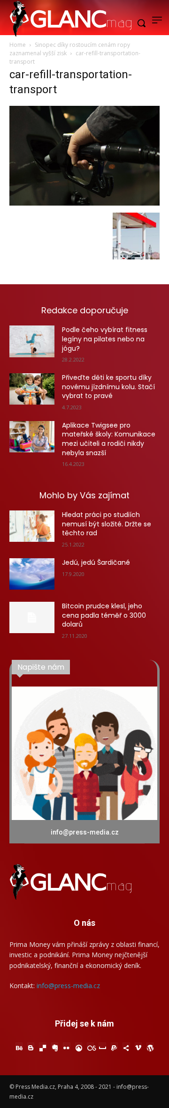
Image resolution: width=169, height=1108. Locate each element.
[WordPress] (150, 1045)
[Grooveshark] (78, 1045)
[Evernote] (54, 1045)
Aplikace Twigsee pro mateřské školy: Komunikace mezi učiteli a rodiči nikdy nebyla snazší (108, 439)
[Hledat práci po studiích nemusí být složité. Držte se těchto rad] (31, 526)
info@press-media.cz (68, 985)
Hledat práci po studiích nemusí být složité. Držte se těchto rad (106, 524)
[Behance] (19, 1045)
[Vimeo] (138, 1045)
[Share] (126, 1045)
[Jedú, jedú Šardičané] (31, 574)
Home (17, 45)
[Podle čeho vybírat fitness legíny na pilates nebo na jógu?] (31, 341)
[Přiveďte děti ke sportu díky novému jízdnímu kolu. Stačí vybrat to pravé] (31, 389)
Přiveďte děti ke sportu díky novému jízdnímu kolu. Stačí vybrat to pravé (108, 386)
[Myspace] (102, 1045)
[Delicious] (42, 1045)
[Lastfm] (90, 1045)
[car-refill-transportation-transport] (84, 203)
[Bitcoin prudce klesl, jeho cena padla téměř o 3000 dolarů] (31, 617)
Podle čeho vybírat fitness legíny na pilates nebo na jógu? (104, 339)
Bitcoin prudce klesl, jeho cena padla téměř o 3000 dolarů (104, 615)
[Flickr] (66, 1045)
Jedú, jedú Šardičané (96, 562)
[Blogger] (30, 1045)
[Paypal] (114, 1045)
